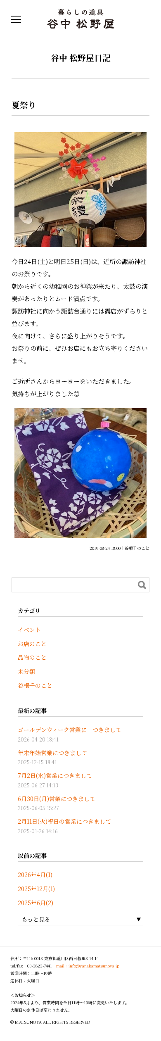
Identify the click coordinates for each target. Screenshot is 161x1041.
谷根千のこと (137, 548)
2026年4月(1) (35, 874)
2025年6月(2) (35, 902)
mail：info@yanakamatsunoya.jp (87, 966)
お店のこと (32, 643)
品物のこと (32, 657)
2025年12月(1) (36, 888)
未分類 (26, 671)
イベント (29, 629)
